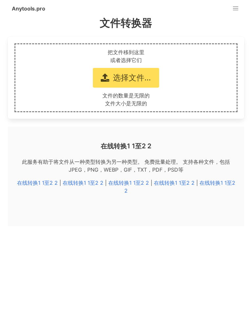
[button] (235, 8)
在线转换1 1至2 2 (37, 182)
